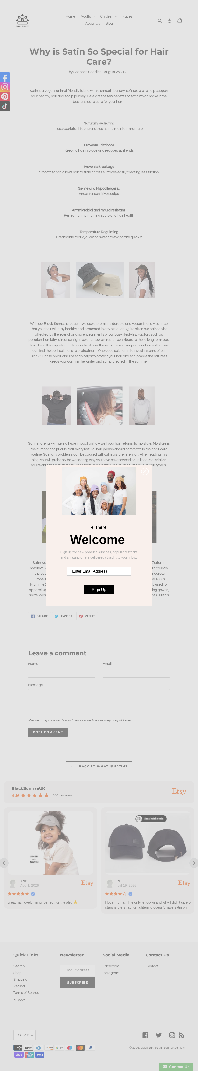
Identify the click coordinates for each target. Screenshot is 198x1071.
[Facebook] (5, 77)
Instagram (111, 973)
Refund (19, 986)
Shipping (20, 979)
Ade (23, 881)
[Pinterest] (5, 96)
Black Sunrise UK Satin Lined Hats (163, 1047)
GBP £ (23, 1035)
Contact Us (178, 1067)
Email (107, 664)
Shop (17, 973)
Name (33, 664)
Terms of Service (26, 993)
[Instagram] (5, 87)
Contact (152, 966)
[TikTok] (5, 106)
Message (35, 685)
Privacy (19, 999)
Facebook (111, 966)
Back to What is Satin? (103, 766)
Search (19, 966)
